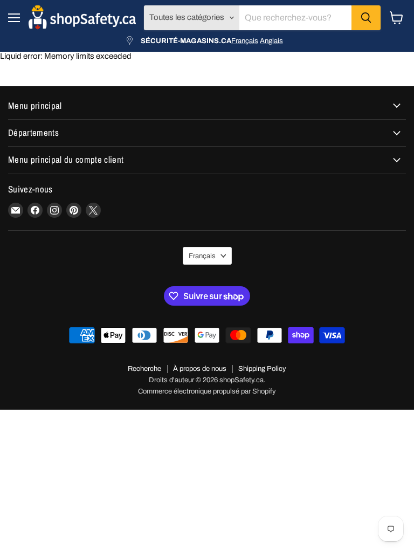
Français (244, 41)
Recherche (144, 368)
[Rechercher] (366, 17)
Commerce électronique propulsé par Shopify (207, 391)
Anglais (271, 41)
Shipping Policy (262, 368)
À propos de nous (199, 368)
